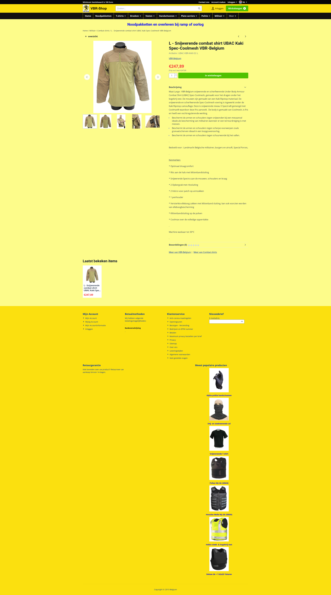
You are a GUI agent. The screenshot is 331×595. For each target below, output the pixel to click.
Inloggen (231, 2)
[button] (243, 2)
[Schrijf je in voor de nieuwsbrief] (241, 322)
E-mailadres (226, 318)
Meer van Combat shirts (205, 252)
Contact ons (204, 2)
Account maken (218, 2)
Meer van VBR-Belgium (180, 252)
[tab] (208, 87)
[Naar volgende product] (245, 36)
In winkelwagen (213, 75)
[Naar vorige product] (239, 36)
